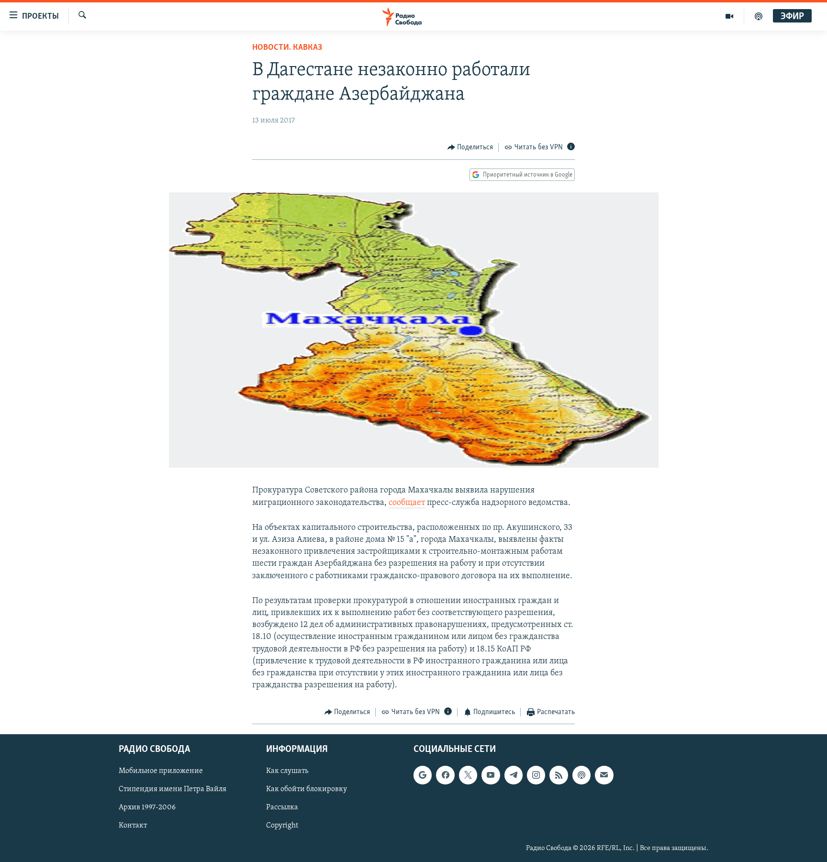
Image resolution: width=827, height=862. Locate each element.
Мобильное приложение (161, 771)
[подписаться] (604, 775)
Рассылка (282, 807)
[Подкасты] (581, 775)
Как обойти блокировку (306, 789)
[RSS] (558, 775)
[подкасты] (758, 16)
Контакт (133, 825)
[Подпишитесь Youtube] (490, 775)
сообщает (407, 503)
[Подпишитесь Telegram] (513, 775)
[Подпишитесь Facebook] (445, 775)
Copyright (282, 825)
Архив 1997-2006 (147, 807)
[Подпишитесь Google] (423, 775)
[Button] (470, 147)
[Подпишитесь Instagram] (536, 775)
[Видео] (729, 16)
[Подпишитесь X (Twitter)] (468, 775)
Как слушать (287, 771)
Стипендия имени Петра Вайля (172, 789)
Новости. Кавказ (287, 48)
